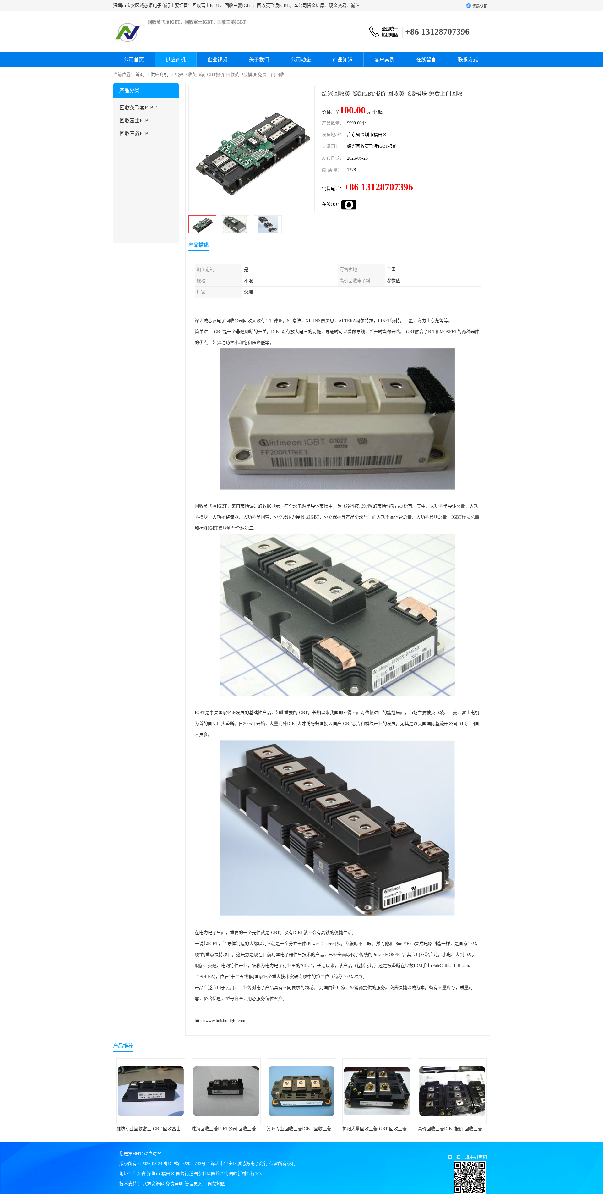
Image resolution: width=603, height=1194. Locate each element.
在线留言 (426, 59)
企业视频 (217, 59)
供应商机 (176, 59)
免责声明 (174, 1183)
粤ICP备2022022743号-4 (186, 1163)
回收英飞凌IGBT (138, 107)
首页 (139, 74)
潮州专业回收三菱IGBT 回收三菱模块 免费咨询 (238, 1128)
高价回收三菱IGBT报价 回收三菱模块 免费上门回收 (392, 1128)
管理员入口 (196, 1183)
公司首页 (134, 59)
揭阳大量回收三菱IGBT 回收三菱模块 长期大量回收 (317, 1128)
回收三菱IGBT (136, 133)
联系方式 (468, 59)
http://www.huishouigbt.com (220, 1020)
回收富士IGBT (136, 120)
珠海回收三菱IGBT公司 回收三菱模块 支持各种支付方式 (171, 1128)
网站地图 (216, 1183)
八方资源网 (154, 1183)
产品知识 (343, 59)
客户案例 (384, 59)
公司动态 (301, 59)
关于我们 (259, 59)
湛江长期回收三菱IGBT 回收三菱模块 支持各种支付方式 (472, 1128)
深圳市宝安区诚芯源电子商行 (239, 1163)
